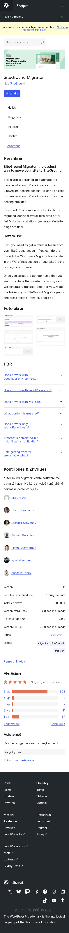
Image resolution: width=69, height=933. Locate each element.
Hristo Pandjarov (22, 510)
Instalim (13, 127)
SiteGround (17, 83)
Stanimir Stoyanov (23, 523)
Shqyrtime (14, 117)
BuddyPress (14, 866)
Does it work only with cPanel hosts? (16, 425)
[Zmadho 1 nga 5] (28, 319)
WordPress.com (16, 846)
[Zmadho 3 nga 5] (28, 351)
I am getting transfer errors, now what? (17, 453)
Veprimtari (43, 821)
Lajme (8, 790)
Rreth (7, 783)
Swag (42, 834)
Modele (41, 803)
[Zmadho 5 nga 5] (60, 332)
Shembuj (42, 783)
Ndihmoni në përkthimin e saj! (45, 28)
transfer (59, 650)
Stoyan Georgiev (22, 535)
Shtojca (41, 796)
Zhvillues (9, 828)
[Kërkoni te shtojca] (42, 42)
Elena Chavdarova (23, 548)
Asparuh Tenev (21, 573)
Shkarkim (12, 93)
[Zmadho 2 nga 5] (28, 335)
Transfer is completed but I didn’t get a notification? (21, 439)
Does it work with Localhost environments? (21, 376)
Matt (9, 853)
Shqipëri (17, 882)
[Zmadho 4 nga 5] (60, 319)
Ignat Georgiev (21, 560)
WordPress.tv (15, 834)
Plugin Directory (13, 16)
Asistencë (13, 146)
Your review (12, 724)
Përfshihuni (43, 815)
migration (43, 643)
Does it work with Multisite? (22, 402)
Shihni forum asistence (19, 760)
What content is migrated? (22, 413)
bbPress (11, 859)
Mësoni (9, 815)
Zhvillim (12, 136)
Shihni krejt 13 (57, 634)
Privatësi (9, 803)
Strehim (9, 796)
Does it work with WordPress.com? (28, 390)
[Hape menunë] (63, 5)
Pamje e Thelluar (15, 661)
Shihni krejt (58, 724)
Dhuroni (43, 828)
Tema (40, 790)
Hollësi (12, 107)
